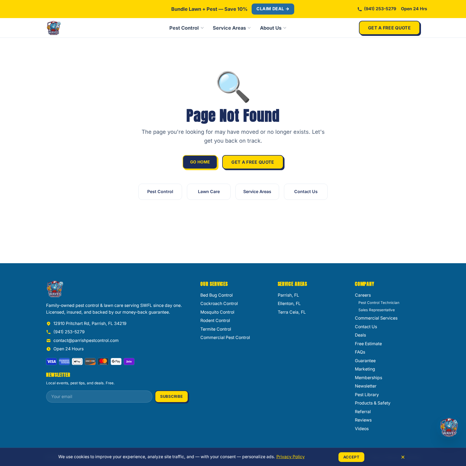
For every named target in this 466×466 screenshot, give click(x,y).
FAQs (360, 352)
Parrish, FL (288, 295)
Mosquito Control (217, 312)
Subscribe (171, 396)
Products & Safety (372, 403)
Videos (362, 428)
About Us (271, 28)
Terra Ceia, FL (292, 312)
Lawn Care (209, 191)
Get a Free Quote (389, 27)
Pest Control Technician (378, 302)
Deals (360, 335)
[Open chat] (449, 427)
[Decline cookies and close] (403, 457)
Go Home (200, 162)
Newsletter (365, 386)
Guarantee (365, 360)
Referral (363, 411)
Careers (363, 295)
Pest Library (367, 394)
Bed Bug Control (216, 295)
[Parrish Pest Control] (71, 27)
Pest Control (184, 28)
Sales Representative (376, 310)
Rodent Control (215, 320)
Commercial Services (376, 318)
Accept (351, 457)
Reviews (363, 420)
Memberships (368, 377)
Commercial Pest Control (225, 337)
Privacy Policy (290, 456)
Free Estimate (368, 343)
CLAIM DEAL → (272, 8)
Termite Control (215, 329)
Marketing (365, 369)
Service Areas (229, 28)
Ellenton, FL (289, 303)
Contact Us (306, 191)
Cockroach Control (219, 303)
